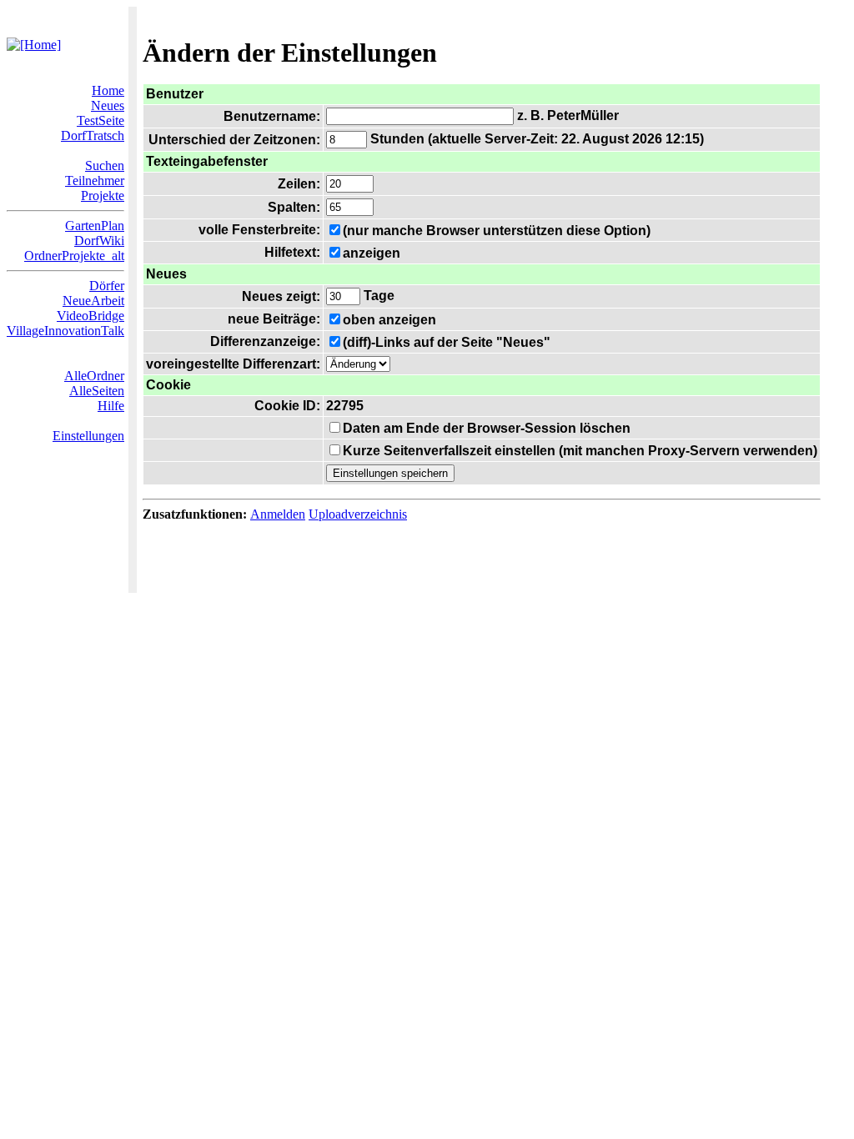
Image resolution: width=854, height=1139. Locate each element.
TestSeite (100, 120)
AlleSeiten (96, 391)
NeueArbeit (93, 301)
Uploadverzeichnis (358, 514)
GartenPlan (94, 225)
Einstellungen (88, 436)
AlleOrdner (94, 376)
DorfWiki (99, 240)
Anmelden (277, 514)
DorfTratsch (92, 135)
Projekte (102, 195)
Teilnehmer (94, 180)
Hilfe (111, 406)
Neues (107, 105)
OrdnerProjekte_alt (74, 255)
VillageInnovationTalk (65, 331)
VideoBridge (90, 316)
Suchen (104, 165)
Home (108, 90)
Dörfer (106, 285)
